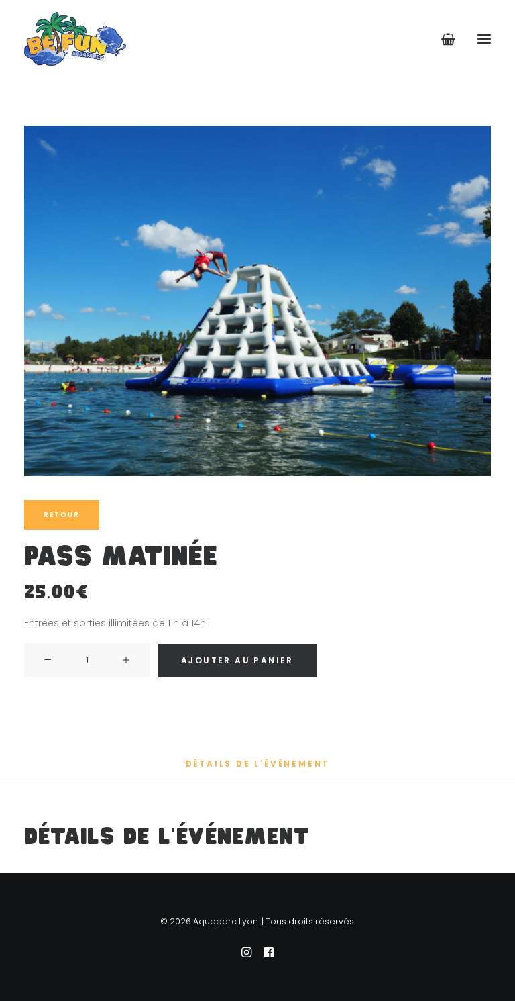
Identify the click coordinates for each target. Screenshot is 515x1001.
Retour (62, 515)
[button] (484, 39)
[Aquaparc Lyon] (75, 39)
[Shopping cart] (442, 39)
